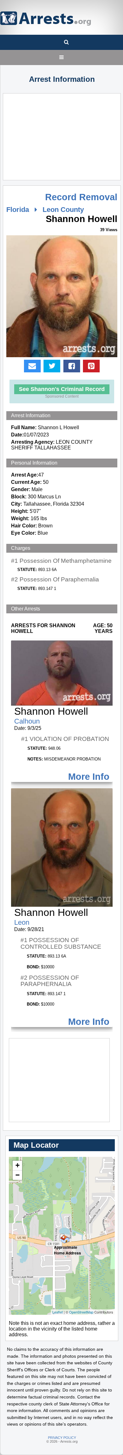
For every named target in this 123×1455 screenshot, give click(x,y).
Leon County (63, 209)
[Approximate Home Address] (62, 1236)
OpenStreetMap (81, 1311)
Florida (17, 209)
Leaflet (57, 1311)
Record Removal (81, 197)
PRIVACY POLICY (62, 1438)
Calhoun (27, 721)
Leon (21, 922)
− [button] (17, 1175)
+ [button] (17, 1165)
